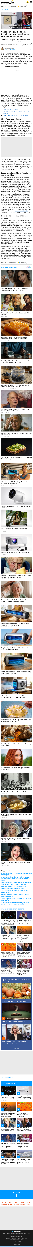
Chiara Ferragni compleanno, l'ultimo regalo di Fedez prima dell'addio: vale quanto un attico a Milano (15, 878)
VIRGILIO (8, 1233)
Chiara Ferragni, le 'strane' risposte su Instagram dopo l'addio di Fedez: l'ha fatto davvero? (16, 883)
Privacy (18, 1238)
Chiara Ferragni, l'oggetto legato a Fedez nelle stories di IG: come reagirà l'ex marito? (15, 903)
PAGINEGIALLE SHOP (21, 1233)
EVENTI (28, 1204)
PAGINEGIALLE (14, 1233)
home (2, 9)
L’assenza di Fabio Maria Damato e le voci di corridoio (16, 112)
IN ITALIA (16, 1204)
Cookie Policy (24, 1238)
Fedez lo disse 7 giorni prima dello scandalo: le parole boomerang (15, 895)
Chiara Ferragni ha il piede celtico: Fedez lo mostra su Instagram (16, 874)
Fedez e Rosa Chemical (21, 211)
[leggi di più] (30, 48)
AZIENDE (23, 1204)
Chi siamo (8, 1238)
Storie (6, 9)
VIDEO (22, 1202)
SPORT (10, 1202)
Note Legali (13, 1238)
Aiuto (22, 1239)
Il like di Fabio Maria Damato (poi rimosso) (15, 115)
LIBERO (4, 1233)
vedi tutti (16, 1048)
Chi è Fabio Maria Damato (10, 110)
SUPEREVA (19, 1236)
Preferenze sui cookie (14, 1239)
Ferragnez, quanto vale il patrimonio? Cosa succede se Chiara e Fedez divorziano (14, 887)
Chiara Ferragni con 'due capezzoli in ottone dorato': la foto (14, 891)
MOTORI (16, 1202)
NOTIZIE (4, 1202)
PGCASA (28, 1233)
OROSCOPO (4, 1204)
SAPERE (29, 1202)
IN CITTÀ (10, 1204)
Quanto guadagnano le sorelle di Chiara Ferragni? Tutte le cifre (16, 899)
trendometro (10, 1083)
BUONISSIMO (14, 1236)
